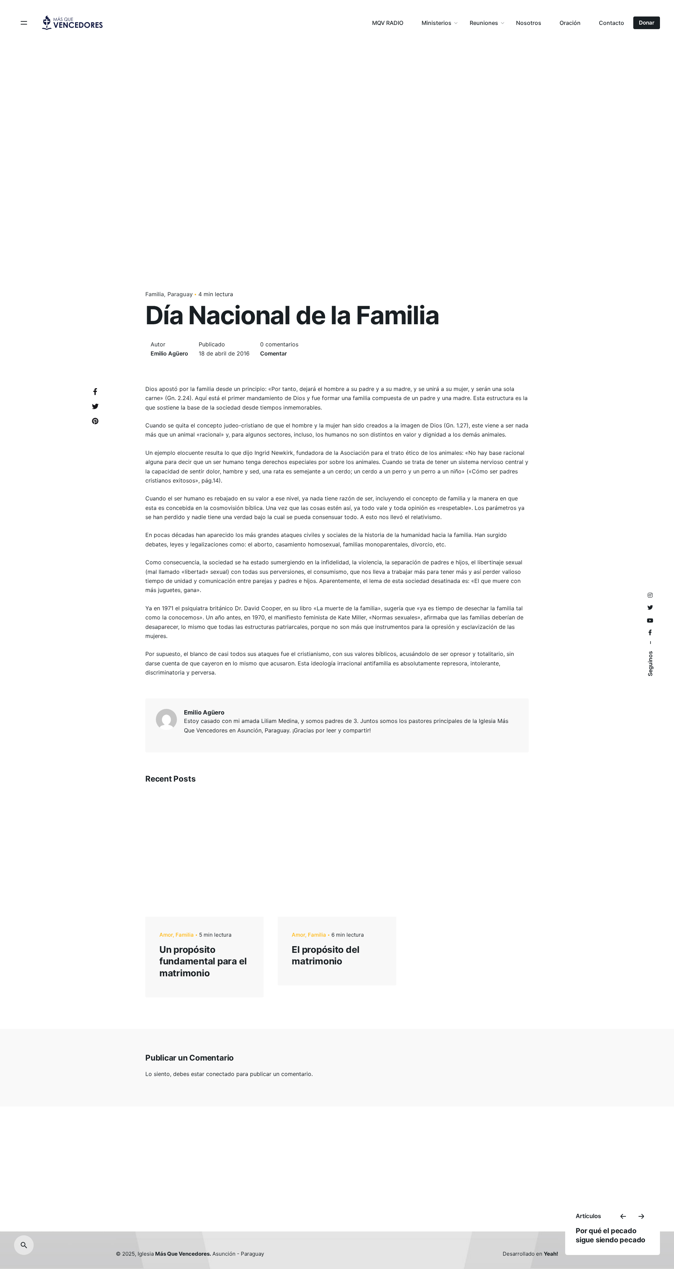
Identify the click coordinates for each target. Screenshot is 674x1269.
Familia (154, 294)
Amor (166, 934)
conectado (220, 1073)
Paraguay (180, 294)
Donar (646, 22)
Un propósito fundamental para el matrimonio (203, 961)
